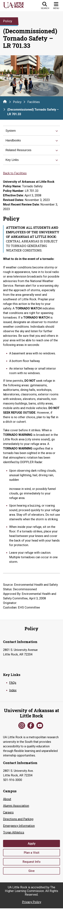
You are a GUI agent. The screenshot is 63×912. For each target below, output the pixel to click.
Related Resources (18, 150)
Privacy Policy (31, 902)
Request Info (32, 862)
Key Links (12, 159)
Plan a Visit (31, 852)
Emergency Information (19, 826)
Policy (17, 102)
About (7, 799)
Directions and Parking (18, 819)
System (11, 130)
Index (13, 690)
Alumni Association (16, 805)
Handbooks (13, 140)
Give (31, 871)
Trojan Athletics (13, 832)
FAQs (12, 682)
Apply (31, 843)
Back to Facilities (15, 173)
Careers (8, 812)
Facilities (33, 102)
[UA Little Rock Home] (5, 101)
